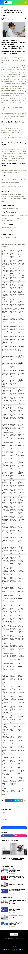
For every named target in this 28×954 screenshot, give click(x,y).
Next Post (23, 805)
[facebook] (7, 835)
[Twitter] (15, 800)
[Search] (26, 2)
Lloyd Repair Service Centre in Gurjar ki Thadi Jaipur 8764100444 (17, 891)
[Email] (21, 800)
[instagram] (20, 835)
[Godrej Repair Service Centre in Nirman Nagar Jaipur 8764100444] (4, 870)
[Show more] (24, 800)
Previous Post (5, 805)
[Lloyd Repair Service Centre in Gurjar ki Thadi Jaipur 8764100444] (4, 891)
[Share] (25, 18)
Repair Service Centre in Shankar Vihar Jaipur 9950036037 (17, 883)
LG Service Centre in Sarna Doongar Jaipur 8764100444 (16, 877)
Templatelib (14, 950)
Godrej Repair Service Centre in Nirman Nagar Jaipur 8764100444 (17, 870)
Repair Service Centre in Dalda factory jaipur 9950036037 (12, 859)
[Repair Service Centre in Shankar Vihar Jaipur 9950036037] (4, 884)
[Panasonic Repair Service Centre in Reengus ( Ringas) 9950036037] (4, 923)
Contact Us (14, 946)
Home (2, 7)
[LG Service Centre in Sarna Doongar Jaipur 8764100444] (4, 878)
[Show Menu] (2, 2)
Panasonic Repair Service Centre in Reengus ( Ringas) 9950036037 (17, 923)
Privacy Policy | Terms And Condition (16, 945)
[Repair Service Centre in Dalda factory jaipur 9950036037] (14, 849)
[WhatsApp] (18, 800)
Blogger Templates (12, 949)
